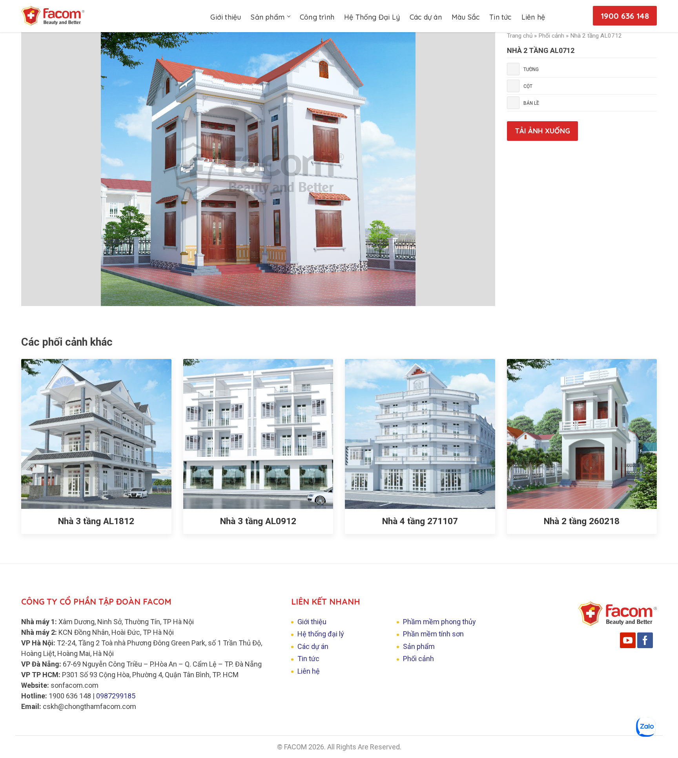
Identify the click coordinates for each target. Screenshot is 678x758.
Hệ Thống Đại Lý (372, 17)
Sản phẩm (267, 17)
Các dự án (426, 17)
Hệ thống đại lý (320, 634)
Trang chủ (519, 35)
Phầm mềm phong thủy (439, 622)
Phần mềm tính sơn (433, 634)
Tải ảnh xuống (542, 130)
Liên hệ (533, 17)
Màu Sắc (465, 17)
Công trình (317, 17)
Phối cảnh (551, 35)
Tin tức (500, 17)
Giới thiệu (225, 17)
